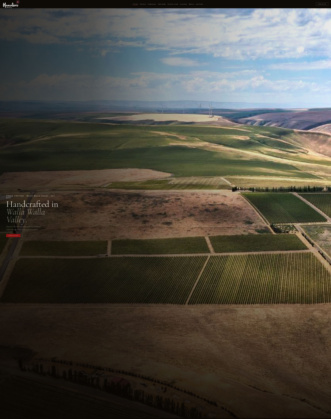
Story (135, 4)
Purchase (322, 4)
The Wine (162, 4)
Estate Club (173, 4)
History (199, 4)
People (143, 4)
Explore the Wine (13, 235)
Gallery (183, 4)
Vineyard (152, 4)
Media (191, 4)
